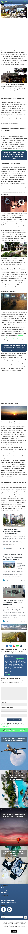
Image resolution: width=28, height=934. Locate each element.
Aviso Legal (4, 890)
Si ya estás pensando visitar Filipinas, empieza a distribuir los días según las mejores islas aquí (14, 348)
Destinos (3, 887)
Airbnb (3, 898)
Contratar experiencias (7, 900)
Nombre (3, 702)
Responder (8, 674)
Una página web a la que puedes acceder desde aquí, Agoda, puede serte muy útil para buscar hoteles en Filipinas (14, 155)
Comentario (5, 686)
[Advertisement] (14, 34)
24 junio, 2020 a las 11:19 (19, 658)
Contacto (4, 892)
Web (2, 713)
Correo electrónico (7, 707)
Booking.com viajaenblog (8, 902)
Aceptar (14, 931)
